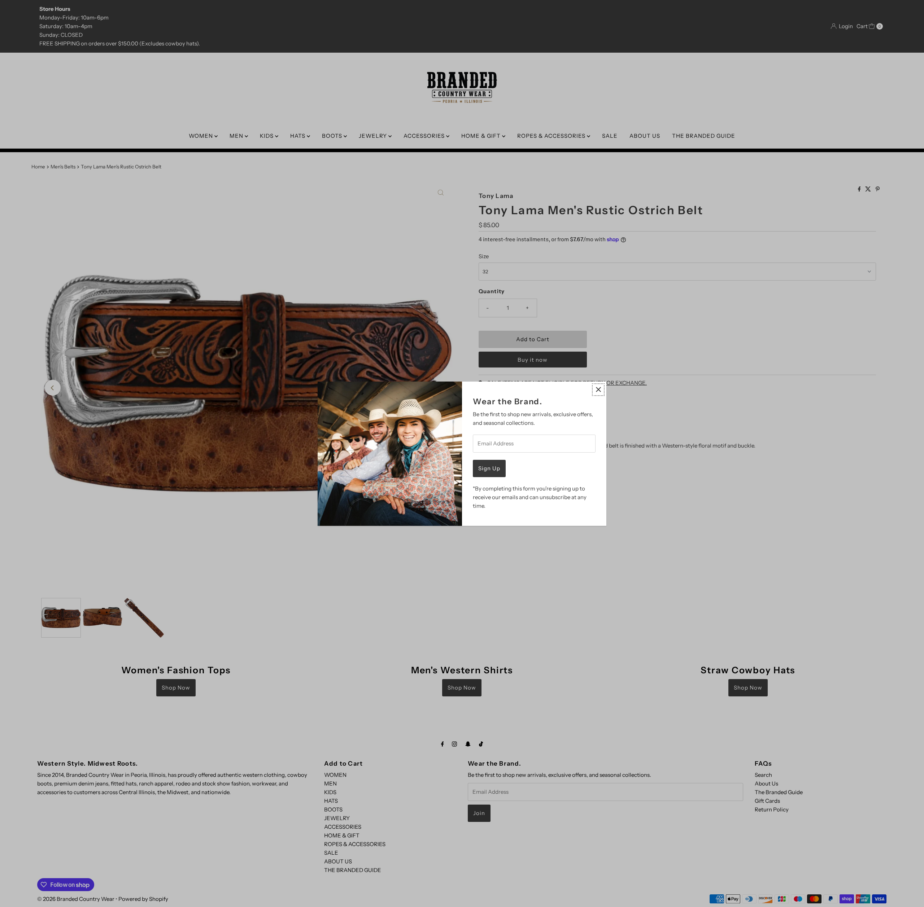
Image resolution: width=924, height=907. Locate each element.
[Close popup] (598, 389)
